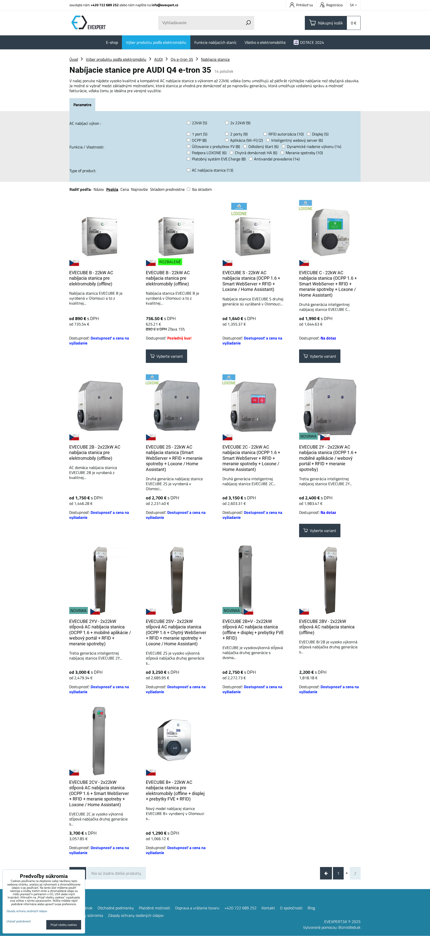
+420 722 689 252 (105, 4)
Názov (99, 189)
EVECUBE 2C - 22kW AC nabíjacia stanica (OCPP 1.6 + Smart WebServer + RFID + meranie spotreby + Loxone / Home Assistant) (251, 458)
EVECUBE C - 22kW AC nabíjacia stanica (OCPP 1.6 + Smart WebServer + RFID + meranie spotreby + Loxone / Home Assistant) (328, 284)
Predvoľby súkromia (86, 915)
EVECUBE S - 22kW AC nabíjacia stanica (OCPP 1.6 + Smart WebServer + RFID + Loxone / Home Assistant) (251, 281)
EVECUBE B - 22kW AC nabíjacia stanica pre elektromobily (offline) (91, 278)
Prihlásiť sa (304, 4)
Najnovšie (139, 189)
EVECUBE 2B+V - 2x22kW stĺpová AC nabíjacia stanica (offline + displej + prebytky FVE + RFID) (253, 630)
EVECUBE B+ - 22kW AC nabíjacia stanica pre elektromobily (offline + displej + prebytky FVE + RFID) (175, 791)
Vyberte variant (169, 356)
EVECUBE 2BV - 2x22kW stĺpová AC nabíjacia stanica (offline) (327, 627)
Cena (124, 189)
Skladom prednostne (167, 189)
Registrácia (334, 4)
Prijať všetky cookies (64, 924)
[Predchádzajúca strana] (326, 873)
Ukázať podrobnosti (18, 921)
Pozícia (112, 189)
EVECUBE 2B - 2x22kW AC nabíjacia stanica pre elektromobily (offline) (94, 452)
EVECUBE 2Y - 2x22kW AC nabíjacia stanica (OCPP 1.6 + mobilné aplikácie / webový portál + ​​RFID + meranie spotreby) (328, 458)
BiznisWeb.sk (349, 927)
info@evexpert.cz (165, 4)
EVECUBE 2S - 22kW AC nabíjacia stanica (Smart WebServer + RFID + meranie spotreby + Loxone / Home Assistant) (174, 458)
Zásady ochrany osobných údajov (136, 915)
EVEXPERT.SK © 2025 (342, 922)
